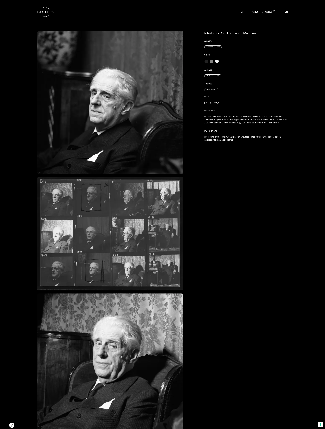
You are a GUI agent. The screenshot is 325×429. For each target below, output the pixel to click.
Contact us (267, 12)
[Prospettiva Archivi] (45, 12)
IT (280, 12)
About (255, 12)
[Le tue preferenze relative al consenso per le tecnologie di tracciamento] (320, 424)
